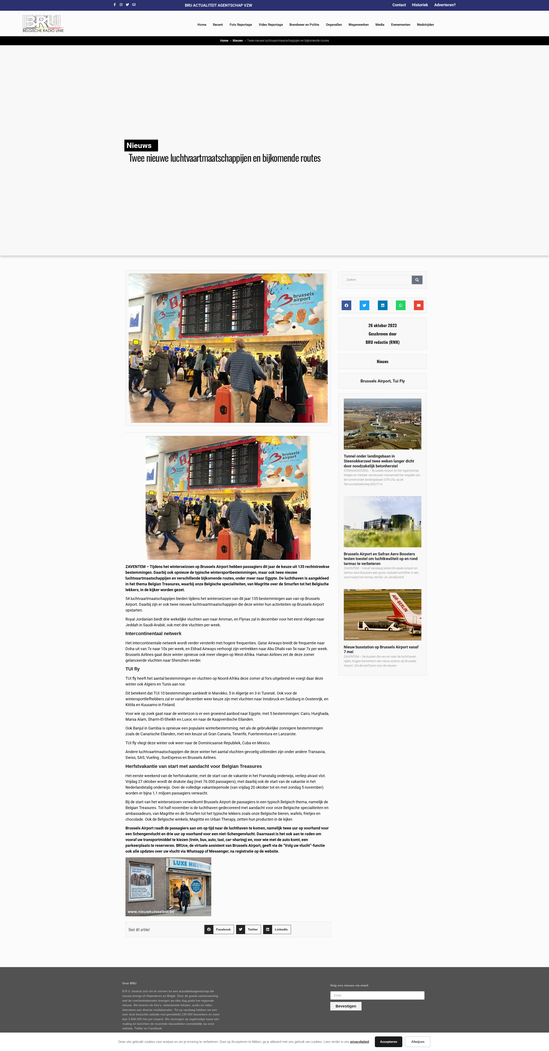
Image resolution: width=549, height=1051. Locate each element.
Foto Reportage (241, 25)
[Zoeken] (417, 280)
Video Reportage (271, 25)
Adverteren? (445, 5)
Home (202, 25)
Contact (399, 5)
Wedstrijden (425, 25)
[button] (219, 929)
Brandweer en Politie (304, 25)
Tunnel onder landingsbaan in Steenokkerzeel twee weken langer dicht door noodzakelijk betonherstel (379, 461)
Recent (218, 25)
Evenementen (400, 25)
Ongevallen (334, 25)
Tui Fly (399, 381)
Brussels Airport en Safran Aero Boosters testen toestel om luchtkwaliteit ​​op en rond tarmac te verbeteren (381, 559)
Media (380, 25)
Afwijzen (417, 1041)
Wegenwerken (358, 25)
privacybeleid (359, 1042)
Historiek (420, 5)
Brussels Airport (375, 381)
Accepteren (388, 1041)
